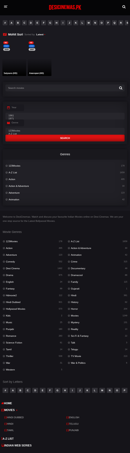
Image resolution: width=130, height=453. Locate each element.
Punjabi (10, 329)
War (8, 363)
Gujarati (75, 288)
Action (12, 179)
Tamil (9, 349)
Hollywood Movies (15, 309)
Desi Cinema (13, 268)
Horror (74, 309)
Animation (14, 199)
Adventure (14, 192)
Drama (9, 275)
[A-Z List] (65, 133)
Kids (8, 315)
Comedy (10, 261)
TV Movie (76, 356)
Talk (73, 342)
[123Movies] (65, 130)
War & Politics (78, 363)
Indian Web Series (18, 445)
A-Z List (13, 172)
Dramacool (77, 275)
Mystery (75, 322)
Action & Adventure (19, 186)
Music (9, 322)
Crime (74, 261)
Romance (11, 336)
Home (8, 403)
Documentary (78, 268)
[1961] (65, 115)
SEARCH (65, 138)
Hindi (73, 295)
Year (14, 107)
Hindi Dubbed (13, 302)
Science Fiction (14, 342)
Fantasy (10, 288)
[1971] (65, 118)
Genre (15, 122)
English (10, 282)
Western (10, 369)
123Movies (14, 165)
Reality (74, 329)
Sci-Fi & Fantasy (80, 336)
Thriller (9, 356)
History (74, 302)
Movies (75, 315)
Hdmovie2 (11, 295)
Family (74, 282)
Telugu (74, 349)
